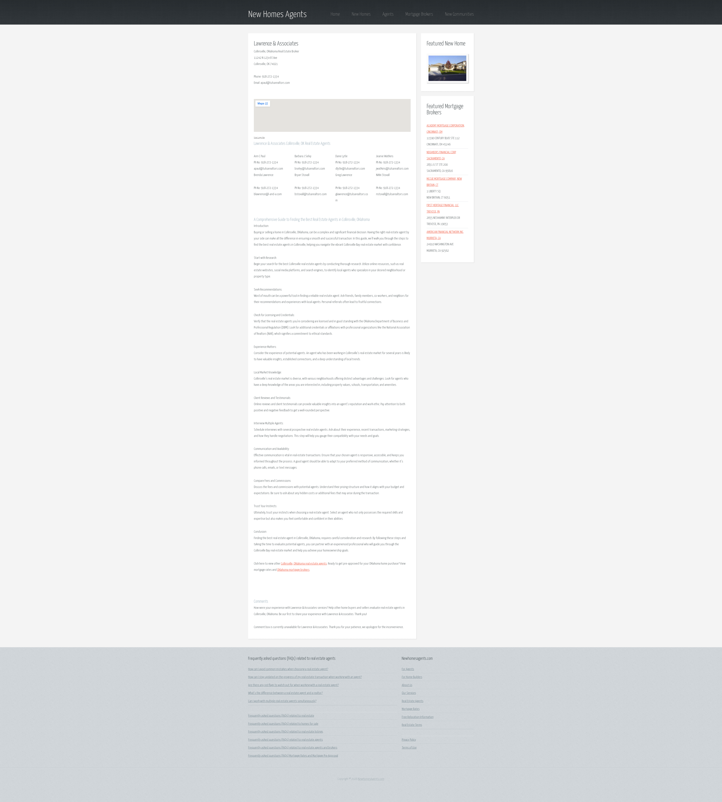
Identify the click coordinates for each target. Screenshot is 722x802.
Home (335, 14)
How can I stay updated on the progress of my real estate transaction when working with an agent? (305, 677)
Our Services (409, 693)
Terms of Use (409, 747)
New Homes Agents (277, 14)
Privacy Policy (409, 740)
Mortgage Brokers (419, 14)
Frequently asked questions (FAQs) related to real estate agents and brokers (292, 747)
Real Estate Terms (412, 725)
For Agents (408, 669)
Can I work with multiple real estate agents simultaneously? (282, 701)
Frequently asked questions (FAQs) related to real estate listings (285, 731)
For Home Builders (412, 677)
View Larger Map (259, 138)
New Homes (361, 14)
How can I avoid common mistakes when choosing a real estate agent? (288, 669)
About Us (407, 685)
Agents (388, 14)
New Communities (459, 14)
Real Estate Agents (412, 701)
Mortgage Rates (411, 709)
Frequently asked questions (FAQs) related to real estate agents (285, 740)
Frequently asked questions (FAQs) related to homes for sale (283, 724)
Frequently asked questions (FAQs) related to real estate (281, 715)
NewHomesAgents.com (371, 779)
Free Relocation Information (418, 717)
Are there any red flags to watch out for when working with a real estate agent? (293, 685)
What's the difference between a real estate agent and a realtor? (285, 693)
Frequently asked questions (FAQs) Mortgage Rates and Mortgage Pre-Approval (293, 755)
